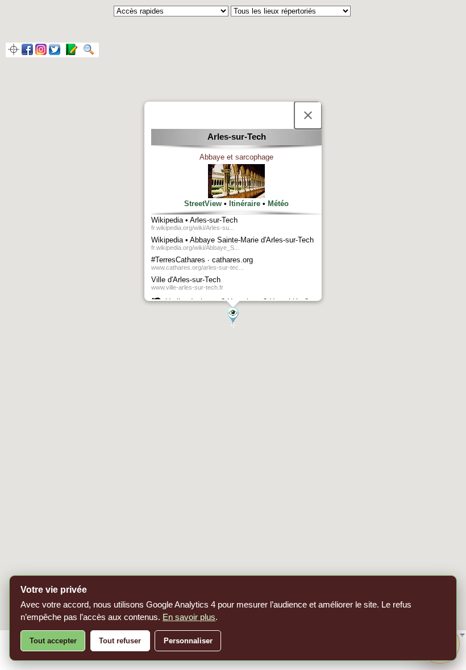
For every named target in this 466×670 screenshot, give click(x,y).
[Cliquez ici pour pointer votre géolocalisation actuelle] (13, 52)
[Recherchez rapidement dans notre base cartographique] (86, 52)
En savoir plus (189, 617)
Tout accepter (53, 640)
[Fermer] (308, 115)
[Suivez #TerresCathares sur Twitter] (54, 52)
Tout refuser (120, 640)
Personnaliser (188, 640)
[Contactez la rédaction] (69, 52)
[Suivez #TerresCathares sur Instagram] (41, 52)
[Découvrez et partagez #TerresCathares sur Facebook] (27, 52)
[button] (233, 316)
